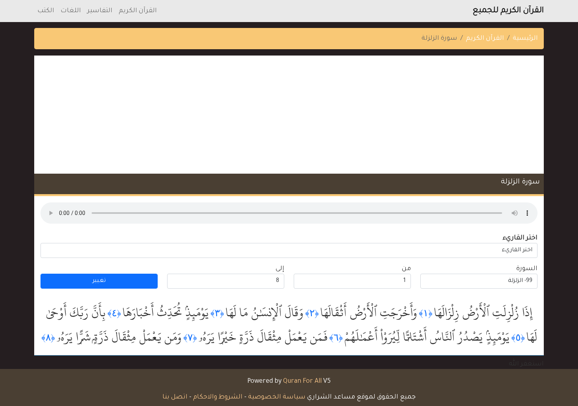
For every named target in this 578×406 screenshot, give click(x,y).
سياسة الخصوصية (277, 397)
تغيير (99, 281)
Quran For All (302, 381)
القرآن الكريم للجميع (508, 11)
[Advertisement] (289, 114)
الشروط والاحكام (218, 397)
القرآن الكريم (138, 11)
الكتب (45, 11)
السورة (527, 269)
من (406, 269)
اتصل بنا (175, 397)
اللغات (71, 11)
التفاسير (99, 11)
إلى (280, 269)
